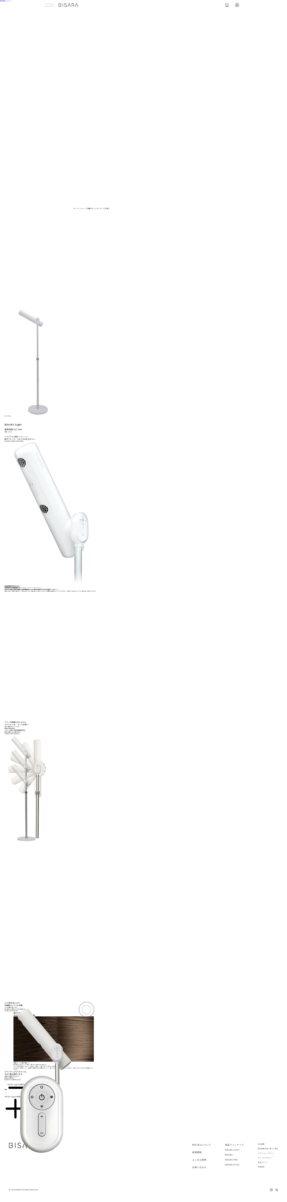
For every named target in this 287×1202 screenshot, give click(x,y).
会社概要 (261, 1144)
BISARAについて (201, 1144)
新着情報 (197, 1152)
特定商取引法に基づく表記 (268, 1148)
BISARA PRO (231, 1160)
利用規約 (261, 1167)
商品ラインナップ (234, 1144)
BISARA (229, 1155)
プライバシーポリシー (266, 1153)
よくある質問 (199, 1159)
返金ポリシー (263, 1162)
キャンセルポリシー (265, 1158)
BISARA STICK (232, 1165)
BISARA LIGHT (232, 1150)
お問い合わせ (199, 1167)
